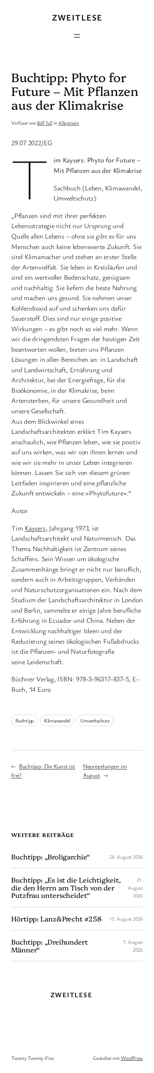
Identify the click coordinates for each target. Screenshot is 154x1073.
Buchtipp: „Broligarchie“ (50, 857)
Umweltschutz (95, 720)
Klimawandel (57, 720)
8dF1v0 (44, 122)
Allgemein (68, 122)
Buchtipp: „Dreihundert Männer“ (49, 945)
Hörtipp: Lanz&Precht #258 (56, 919)
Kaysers (35, 527)
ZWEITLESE (77, 17)
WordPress (132, 1057)
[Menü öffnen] (77, 35)
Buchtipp (24, 720)
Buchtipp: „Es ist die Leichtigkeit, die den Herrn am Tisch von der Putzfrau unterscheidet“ (66, 887)
